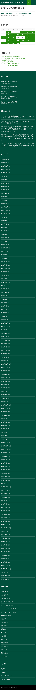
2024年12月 (4, 207)
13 (32, 35)
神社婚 (3, 646)
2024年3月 (4, 238)
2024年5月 (4, 231)
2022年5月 (4, 302)
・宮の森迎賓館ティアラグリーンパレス (13, 58)
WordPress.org (5, 679)
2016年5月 (4, 548)
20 (32, 37)
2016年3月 (4, 555)
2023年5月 (4, 268)
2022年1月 (4, 316)
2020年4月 (4, 388)
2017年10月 (4, 490)
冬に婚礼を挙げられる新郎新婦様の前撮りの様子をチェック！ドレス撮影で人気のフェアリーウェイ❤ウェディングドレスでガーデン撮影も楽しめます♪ (18, 127)
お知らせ (3, 591)
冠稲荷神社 (4, 615)
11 (23, 35)
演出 (2, 639)
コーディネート (5, 605)
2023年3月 (4, 272)
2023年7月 (4, 261)
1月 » (7, 45)
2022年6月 (4, 299)
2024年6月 (4, 227)
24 (18, 40)
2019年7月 (4, 418)
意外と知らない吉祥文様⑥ (9, 91)
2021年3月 (4, 350)
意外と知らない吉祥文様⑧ (9, 81)
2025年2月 (4, 200)
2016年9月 (4, 535)
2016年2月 (4, 558)
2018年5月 (4, 466)
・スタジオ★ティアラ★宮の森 (10, 63)
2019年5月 (4, 425)
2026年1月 (4, 162)
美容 (2, 649)
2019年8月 (4, 415)
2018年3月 (4, 473)
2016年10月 (4, 531)
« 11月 (3, 45)
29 (8, 43)
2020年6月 (4, 381)
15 (8, 37)
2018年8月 (4, 456)
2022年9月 (4, 289)
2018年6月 (4, 463)
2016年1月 (4, 562)
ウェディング (5, 602)
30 (13, 43)
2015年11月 (4, 569)
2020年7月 (4, 377)
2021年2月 (4, 354)
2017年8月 (4, 497)
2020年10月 (4, 367)
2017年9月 (4, 494)
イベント (3, 598)
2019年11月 (4, 405)
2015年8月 (4, 579)
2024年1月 (4, 244)
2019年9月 (4, 412)
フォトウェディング (7, 608)
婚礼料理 (3, 622)
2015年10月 (4, 572)
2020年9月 (4, 371)
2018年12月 (4, 442)
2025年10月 (4, 173)
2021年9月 (4, 330)
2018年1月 (4, 480)
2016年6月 (4, 545)
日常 (2, 632)
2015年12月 (4, 565)
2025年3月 (4, 197)
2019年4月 (4, 429)
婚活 (2, 619)
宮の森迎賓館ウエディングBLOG (13, 2)
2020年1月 (4, 398)
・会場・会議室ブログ (7, 62)
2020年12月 (4, 360)
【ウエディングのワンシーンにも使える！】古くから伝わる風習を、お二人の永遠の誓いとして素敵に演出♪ (18, 144)
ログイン (3, 669)
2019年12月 (4, 401)
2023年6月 (4, 265)
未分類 (3, 636)
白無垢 (3, 643)
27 (32, 40)
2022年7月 (4, 296)
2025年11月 (4, 169)
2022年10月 (4, 285)
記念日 (3, 656)
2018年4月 (4, 470)
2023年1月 (4, 278)
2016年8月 (4, 538)
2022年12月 (4, 282)
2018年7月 (4, 459)
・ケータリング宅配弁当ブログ (10, 65)
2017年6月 (4, 504)
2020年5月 (4, 384)
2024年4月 (4, 234)
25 (23, 40)
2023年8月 (4, 258)
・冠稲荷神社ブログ (7, 60)
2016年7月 (4, 541)
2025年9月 (4, 176)
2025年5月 (4, 190)
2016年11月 (4, 528)
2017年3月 (4, 514)
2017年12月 (4, 483)
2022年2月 (4, 313)
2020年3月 (4, 391)
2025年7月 (4, 183)
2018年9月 (4, 453)
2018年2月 (4, 476)
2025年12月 (4, 166)
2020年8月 (4, 374)
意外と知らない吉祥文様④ (9, 102)
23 (13, 40)
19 (28, 37)
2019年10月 (4, 408)
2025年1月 (4, 203)
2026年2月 (4, 159)
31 (18, 43)
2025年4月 (4, 193)
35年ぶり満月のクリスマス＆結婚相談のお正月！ (17, 13)
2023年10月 (4, 251)
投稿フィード (5, 672)
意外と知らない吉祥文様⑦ (9, 86)
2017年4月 (4, 511)
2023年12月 (4, 248)
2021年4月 (4, 347)
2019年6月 (4, 422)
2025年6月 (4, 186)
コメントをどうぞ (19, 15)
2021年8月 (4, 333)
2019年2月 (4, 436)
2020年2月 (4, 395)
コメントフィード (6, 675)
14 (3, 37)
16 (13, 37)
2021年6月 (4, 340)
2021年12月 (4, 319)
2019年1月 (4, 439)
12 (28, 35)
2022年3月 (4, 309)
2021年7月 (4, 337)
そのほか (3, 595)
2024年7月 (4, 224)
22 (8, 40)
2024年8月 (4, 220)
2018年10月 (4, 449)
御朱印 (3, 625)
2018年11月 (4, 446)
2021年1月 (4, 357)
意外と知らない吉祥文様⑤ (9, 97)
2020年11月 (4, 364)
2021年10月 (4, 326)
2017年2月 (4, 517)
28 (3, 43)
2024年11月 (4, 210)
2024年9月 (4, 217)
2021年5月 (4, 343)
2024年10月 (4, 214)
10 (18, 35)
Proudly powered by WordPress (9, 687)
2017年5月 (4, 507)
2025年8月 (4, 179)
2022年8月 (4, 292)
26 (28, 40)
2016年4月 (4, 552)
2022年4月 (4, 306)
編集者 (12, 15)
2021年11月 (4, 323)
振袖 (2, 629)
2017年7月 (4, 500)
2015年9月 (4, 575)
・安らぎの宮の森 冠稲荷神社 (10, 56)
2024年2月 (4, 241)
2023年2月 (4, 275)
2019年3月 (4, 432)
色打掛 (3, 653)
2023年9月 (4, 255)
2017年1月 (4, 521)
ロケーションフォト (7, 612)
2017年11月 (4, 487)
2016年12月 (4, 524)
